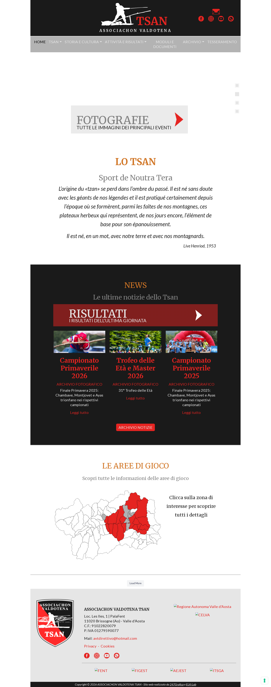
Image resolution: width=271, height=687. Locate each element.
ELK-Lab (191, 684)
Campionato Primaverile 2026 (79, 368)
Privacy (90, 646)
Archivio (192, 42)
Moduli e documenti (164, 44)
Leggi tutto (79, 412)
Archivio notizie (135, 427)
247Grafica (177, 684)
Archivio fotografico (79, 384)
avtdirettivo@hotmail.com (115, 638)
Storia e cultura (82, 42)
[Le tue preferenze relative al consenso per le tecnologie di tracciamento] (264, 680)
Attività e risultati (124, 42)
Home (40, 42)
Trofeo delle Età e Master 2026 (135, 368)
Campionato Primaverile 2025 (191, 368)
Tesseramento (222, 42)
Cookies (107, 646)
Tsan (54, 42)
